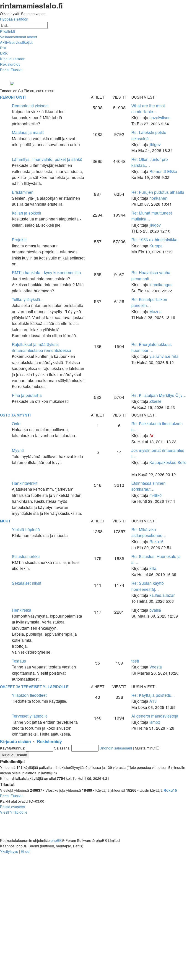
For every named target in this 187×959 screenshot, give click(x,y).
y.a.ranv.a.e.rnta (164, 356)
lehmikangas (160, 284)
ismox (154, 722)
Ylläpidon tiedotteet (29, 695)
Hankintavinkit (24, 483)
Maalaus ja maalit (28, 132)
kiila (152, 568)
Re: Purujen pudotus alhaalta (157, 192)
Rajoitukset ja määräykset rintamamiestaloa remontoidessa (41, 347)
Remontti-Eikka (163, 171)
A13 (153, 701)
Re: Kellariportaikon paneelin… (149, 302)
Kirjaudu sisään (15, 741)
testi (135, 661)
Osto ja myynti (15, 415)
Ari (151, 435)
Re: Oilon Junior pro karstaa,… (149, 162)
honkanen (158, 198)
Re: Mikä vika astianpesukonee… (148, 532)
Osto (16, 423)
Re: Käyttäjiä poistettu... (153, 695)
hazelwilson (160, 117)
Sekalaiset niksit (26, 583)
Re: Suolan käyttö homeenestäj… (147, 586)
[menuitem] (18, 36)
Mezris (155, 311)
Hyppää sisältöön (14, 19)
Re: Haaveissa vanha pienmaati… (150, 275)
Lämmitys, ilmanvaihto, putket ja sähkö (47, 159)
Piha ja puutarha (27, 395)
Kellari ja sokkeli (26, 213)
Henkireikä (21, 610)
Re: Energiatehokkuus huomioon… (151, 347)
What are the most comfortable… (148, 108)
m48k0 (155, 495)
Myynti (18, 450)
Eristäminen (23, 192)
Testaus (19, 661)
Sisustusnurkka (26, 556)
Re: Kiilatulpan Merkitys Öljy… (159, 395)
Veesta (155, 667)
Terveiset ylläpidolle (30, 716)
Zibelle (155, 401)
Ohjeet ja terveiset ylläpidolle (34, 687)
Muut (5, 521)
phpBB (56, 840)
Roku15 (156, 541)
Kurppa (156, 246)
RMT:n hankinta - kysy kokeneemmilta (46, 272)
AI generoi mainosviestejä (154, 716)
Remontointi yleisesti (30, 105)
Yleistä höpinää (26, 529)
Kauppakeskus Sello (168, 462)
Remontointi (13, 97)
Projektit (19, 239)
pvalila (155, 610)
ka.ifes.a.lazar (162, 595)
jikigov (155, 144)
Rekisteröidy (49, 741)
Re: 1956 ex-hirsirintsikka (154, 239)
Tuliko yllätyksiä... (28, 299)
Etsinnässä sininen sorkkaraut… (148, 486)
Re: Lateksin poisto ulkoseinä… (148, 135)
